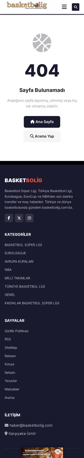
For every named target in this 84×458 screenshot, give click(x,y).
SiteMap (11, 347)
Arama (9, 398)
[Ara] (75, 7)
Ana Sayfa (44, 121)
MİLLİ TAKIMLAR (17, 278)
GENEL (10, 295)
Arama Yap (44, 136)
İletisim (10, 372)
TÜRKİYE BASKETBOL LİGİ (25, 286)
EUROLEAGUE (15, 253)
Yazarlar (11, 381)
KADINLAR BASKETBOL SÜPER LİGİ (32, 303)
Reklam (10, 356)
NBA (8, 270)
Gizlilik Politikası (16, 331)
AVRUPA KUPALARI (19, 261)
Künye (9, 364)
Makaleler (12, 389)
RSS (8, 339)
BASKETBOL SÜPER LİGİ (23, 245)
